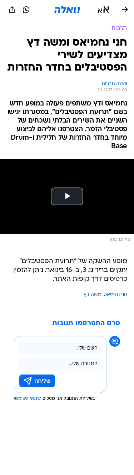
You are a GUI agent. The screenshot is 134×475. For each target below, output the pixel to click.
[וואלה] (67, 9)
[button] (103, 9)
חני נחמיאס (115, 295)
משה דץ (92, 295)
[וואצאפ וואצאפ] (26, 9)
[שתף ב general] (12, 10)
